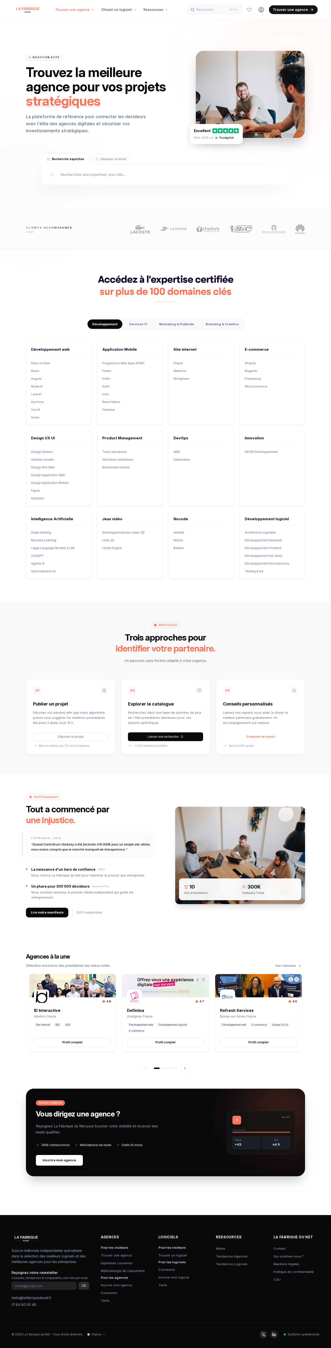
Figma (35, 490)
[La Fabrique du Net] (27, 10)
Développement (105, 324)
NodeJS (37, 386)
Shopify (250, 363)
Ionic (105, 394)
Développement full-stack (264, 556)
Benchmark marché (116, 467)
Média (220, 1248)
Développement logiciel (267, 519)
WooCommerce (256, 386)
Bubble (178, 548)
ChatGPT (37, 556)
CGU (277, 1279)
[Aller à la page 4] (167, 1068)
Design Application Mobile (50, 483)
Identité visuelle (42, 459)
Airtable (178, 532)
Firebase (108, 409)
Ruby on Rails (40, 363)
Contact (280, 1248)
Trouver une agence (290, 10)
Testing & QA (254, 571)
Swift (106, 386)
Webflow (179, 371)
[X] (263, 1334)
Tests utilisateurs (114, 452)
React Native (111, 402)
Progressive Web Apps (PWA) (123, 363)
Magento (251, 371)
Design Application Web (48, 475)
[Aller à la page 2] (162, 1068)
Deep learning (41, 532)
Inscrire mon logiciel (173, 1277)
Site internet (185, 349)
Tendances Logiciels (231, 1264)
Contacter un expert (260, 736)
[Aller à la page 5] (170, 1068)
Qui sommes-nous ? (289, 1256)
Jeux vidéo (112, 519)
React (35, 371)
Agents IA (38, 563)
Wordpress (181, 378)
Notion (178, 540)
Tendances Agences (232, 1256)
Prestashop (253, 378)
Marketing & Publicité (176, 324)
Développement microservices (267, 563)
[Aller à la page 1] (157, 1068)
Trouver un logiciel (172, 1255)
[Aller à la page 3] (165, 1068)
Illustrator (37, 498)
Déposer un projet (71, 736)
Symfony (37, 402)
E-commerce (257, 349)
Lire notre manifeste (47, 912)
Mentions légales (286, 1264)
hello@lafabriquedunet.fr (31, 1298)
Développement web (50, 349)
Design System (42, 452)
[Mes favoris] (249, 9)
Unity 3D (108, 540)
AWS (176, 452)
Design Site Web (43, 467)
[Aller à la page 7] (176, 1068)
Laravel (36, 394)
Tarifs (105, 1300)
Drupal (178, 363)
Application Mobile (119, 349)
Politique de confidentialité (294, 1272)
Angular (36, 378)
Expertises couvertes (117, 1263)
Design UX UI (43, 438)
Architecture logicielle (260, 532)
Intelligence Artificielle (52, 519)
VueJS (35, 409)
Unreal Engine (112, 548)
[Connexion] (261, 10)
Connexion (109, 1293)
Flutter (106, 371)
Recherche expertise (68, 159)
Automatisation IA (43, 571)
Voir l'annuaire (285, 966)
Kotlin (106, 378)
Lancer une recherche (163, 736)
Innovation (254, 438)
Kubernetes (181, 459)
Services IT (138, 324)
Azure (35, 417)
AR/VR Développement (261, 452)
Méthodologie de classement (123, 1271)
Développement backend (263, 540)
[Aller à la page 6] (173, 1068)
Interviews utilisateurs (117, 459)
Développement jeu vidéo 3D (123, 532)
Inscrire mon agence (59, 1160)
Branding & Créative (222, 324)
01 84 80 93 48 (24, 1304)
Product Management (122, 438)
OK (83, 1286)
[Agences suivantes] (185, 1068)
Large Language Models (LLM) (53, 548)
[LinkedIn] (274, 1334)
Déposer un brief (113, 159)
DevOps (180, 438)
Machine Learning (43, 540)
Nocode (180, 519)
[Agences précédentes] (146, 1068)
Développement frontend (263, 548)
